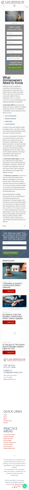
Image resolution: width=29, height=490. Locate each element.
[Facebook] (12, 487)
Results (5, 423)
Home (5, 415)
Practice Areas (7, 421)
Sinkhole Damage (8, 436)
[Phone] (25, 486)
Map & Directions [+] (9, 379)
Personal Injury (7, 446)
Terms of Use (10, 484)
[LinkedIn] (14, 487)
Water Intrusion (8, 438)
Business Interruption (9, 442)
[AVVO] (16, 487)
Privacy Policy (17, 64)
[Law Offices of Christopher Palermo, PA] (12, 2)
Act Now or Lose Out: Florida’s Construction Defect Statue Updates (13, 316)
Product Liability (8, 444)
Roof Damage (7, 440)
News (5, 419)
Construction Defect (9, 434)
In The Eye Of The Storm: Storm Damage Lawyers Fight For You (14, 346)
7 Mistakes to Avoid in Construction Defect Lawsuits (12, 285)
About (5, 417)
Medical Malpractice (9, 448)
